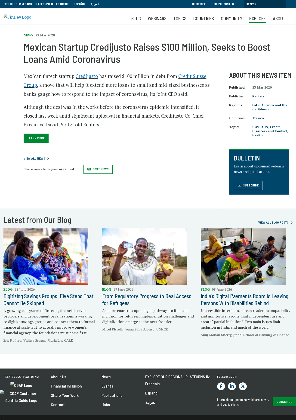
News (106, 376)
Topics (179, 18)
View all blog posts (273, 222)
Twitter (243, 386)
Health (257, 135)
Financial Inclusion (66, 385)
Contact (58, 404)
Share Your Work (65, 395)
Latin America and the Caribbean (269, 107)
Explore (257, 18)
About (279, 18)
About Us (58, 376)
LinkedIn (232, 386)
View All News (34, 158)
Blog (136, 18)
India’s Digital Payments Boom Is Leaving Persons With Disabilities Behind (244, 299)
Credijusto (87, 76)
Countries (203, 18)
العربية (95, 4)
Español (80, 4)
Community (231, 18)
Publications (112, 395)
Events (107, 385)
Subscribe (199, 4)
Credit (275, 127)
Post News (100, 169)
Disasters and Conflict (269, 131)
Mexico (258, 118)
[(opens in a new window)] (21, 384)
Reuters (258, 96)
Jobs (106, 404)
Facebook (221, 386)
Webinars (157, 18)
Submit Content (224, 4)
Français (62, 4)
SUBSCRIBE (284, 402)
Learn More (36, 138)
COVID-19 (260, 127)
